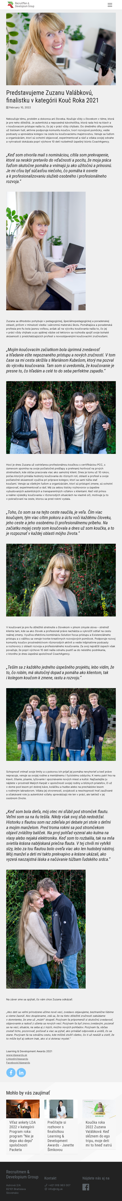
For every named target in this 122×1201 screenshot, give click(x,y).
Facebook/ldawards (18, 1062)
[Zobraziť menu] (110, 5)
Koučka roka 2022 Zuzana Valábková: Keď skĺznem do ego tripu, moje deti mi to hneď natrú (99, 1133)
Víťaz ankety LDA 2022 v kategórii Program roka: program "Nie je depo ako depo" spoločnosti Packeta (22, 1136)
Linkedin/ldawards (17, 1058)
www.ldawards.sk (16, 1055)
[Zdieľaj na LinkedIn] (21, 1072)
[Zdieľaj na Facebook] (11, 1072)
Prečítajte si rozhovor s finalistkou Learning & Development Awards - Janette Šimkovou (60, 1136)
